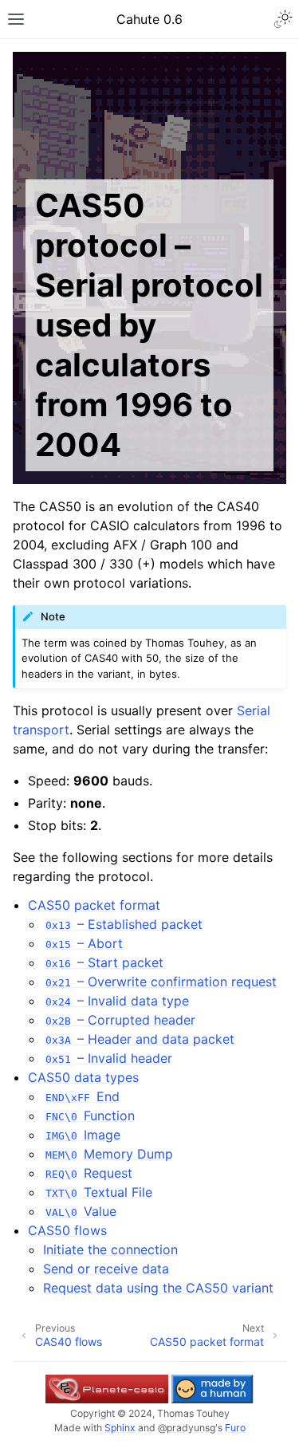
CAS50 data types (83, 1077)
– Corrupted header (120, 1020)
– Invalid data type (116, 1001)
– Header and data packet (139, 1039)
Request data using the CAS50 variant (158, 1288)
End (82, 1096)
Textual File (98, 1192)
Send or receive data (106, 1269)
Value (80, 1211)
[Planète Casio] (106, 1389)
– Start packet (104, 962)
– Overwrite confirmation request (160, 982)
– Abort (83, 943)
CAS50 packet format (94, 905)
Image (82, 1135)
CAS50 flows (67, 1230)
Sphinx (120, 1428)
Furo (235, 1428)
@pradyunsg (186, 1428)
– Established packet (123, 924)
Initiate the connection (110, 1249)
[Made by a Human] (212, 1389)
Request (88, 1173)
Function (89, 1115)
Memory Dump (108, 1154)
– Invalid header (108, 1058)
